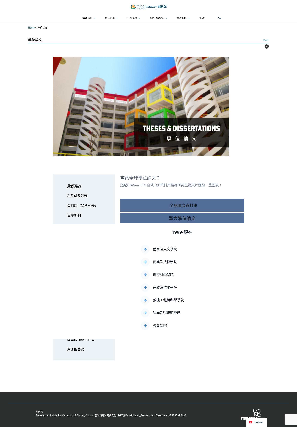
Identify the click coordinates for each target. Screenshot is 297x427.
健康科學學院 (163, 275)
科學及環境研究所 (166, 313)
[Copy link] (265, 46)
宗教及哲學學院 (165, 287)
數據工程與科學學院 (168, 300)
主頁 (201, 18)
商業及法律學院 (165, 262)
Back (266, 40)
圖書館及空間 (157, 18)
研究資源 (110, 18)
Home (31, 27)
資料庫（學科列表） (82, 206)
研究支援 (132, 18)
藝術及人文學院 (165, 249)
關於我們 (181, 18)
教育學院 (160, 326)
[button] (219, 18)
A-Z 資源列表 (77, 196)
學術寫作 (87, 18)
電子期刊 (74, 216)
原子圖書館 (75, 349)
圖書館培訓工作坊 (81, 339)
